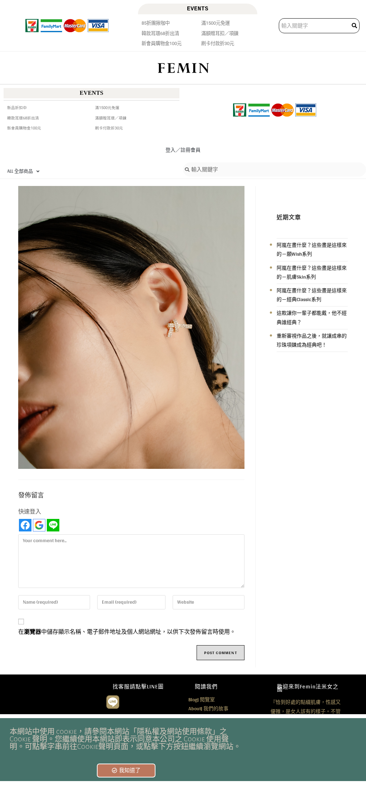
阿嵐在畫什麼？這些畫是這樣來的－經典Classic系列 (312, 295)
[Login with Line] (53, 525)
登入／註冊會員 (183, 149)
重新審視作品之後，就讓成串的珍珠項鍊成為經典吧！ (312, 340)
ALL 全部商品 (20, 171)
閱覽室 (201, 699)
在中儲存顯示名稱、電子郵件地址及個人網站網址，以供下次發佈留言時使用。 (127, 632)
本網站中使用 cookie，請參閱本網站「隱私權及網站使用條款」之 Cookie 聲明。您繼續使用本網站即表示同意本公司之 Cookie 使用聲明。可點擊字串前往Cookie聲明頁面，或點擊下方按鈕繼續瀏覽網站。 (125, 739)
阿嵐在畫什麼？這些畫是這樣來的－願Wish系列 (312, 249)
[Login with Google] (39, 525)
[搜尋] (355, 26)
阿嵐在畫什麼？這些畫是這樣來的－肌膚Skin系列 (312, 272)
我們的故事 (208, 708)
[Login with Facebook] (25, 525)
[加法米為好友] (112, 701)
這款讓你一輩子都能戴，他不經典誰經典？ (312, 317)
